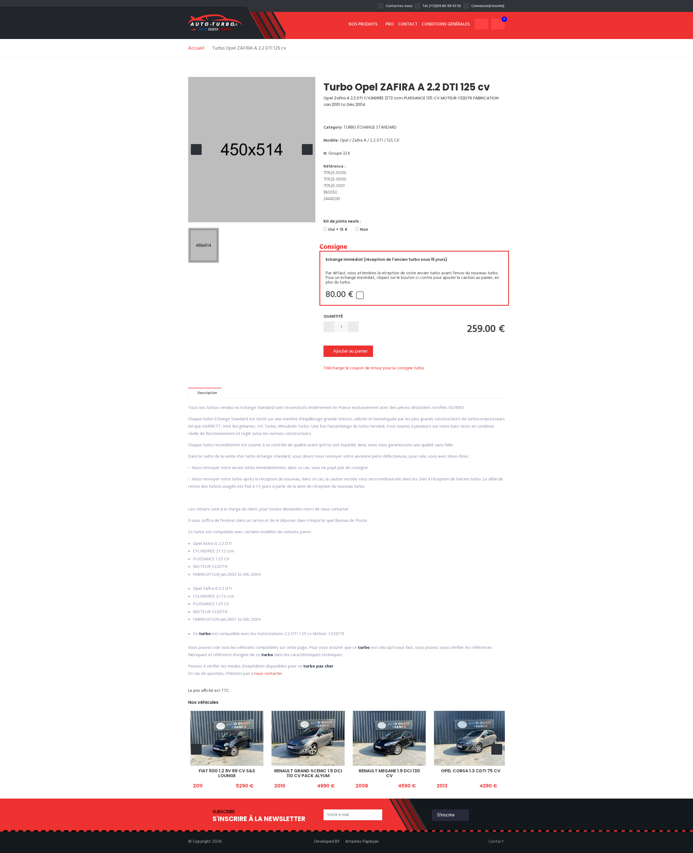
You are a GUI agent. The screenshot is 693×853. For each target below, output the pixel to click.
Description (207, 393)
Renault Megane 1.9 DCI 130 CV (387, 773)
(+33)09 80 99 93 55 (445, 6)
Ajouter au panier (350, 351)
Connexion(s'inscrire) (487, 6)
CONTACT (407, 24)
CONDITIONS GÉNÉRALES (446, 24)
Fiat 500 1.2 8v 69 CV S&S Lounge (225, 773)
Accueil (196, 48)
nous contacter (268, 673)
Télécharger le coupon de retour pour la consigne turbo (373, 368)
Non (363, 229)
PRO (389, 24)
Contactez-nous (399, 6)
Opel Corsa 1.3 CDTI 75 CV (468, 771)
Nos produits (363, 24)
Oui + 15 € (337, 229)
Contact (496, 841)
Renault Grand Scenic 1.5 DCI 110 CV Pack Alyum (306, 773)
